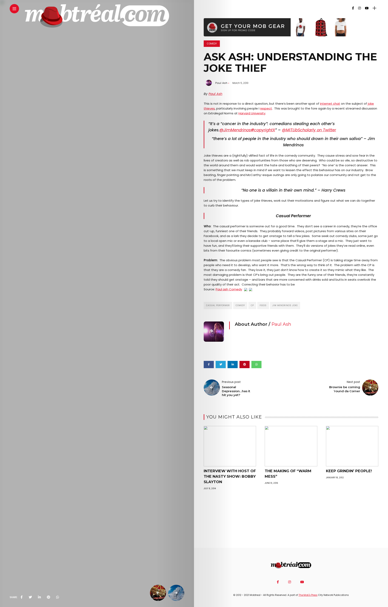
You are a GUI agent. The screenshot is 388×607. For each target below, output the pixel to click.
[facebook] (22, 597)
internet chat (330, 103)
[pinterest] (48, 597)
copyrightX (263, 130)
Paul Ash (221, 83)
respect (266, 108)
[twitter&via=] (30, 597)
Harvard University (251, 113)
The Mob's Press (307, 595)
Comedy (212, 43)
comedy (240, 305)
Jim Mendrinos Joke (285, 305)
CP (252, 305)
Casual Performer (218, 305)
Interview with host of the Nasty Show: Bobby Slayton (230, 476)
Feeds (263, 305)
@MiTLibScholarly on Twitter (309, 130)
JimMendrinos (235, 130)
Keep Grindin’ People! (349, 471)
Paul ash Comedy (229, 289)
